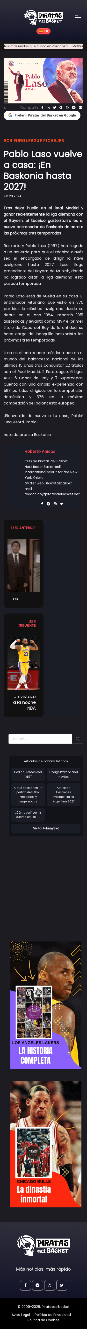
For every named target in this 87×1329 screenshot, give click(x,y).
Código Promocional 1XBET (28, 774)
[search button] (77, 739)
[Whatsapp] (67, 107)
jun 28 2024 (13, 196)
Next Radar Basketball (43, 466)
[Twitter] (54, 107)
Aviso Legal (21, 1314)
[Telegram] (73, 107)
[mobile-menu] (81, 17)
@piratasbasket (58, 483)
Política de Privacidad (53, 1314)
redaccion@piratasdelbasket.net (52, 494)
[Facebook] (42, 107)
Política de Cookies (43, 1320)
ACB (8, 140)
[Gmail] (60, 107)
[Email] (80, 107)
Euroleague (27, 140)
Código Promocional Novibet (63, 774)
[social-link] (25, 1285)
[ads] (45, 1005)
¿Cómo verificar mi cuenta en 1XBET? (28, 815)
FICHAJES (53, 140)
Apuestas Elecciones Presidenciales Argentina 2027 (63, 794)
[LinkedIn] (48, 107)
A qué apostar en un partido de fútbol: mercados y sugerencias (28, 794)
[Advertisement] (43, 883)
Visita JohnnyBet (46, 828)
